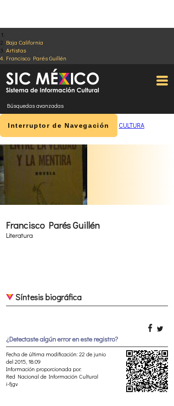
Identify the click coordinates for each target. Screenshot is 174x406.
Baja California (24, 42)
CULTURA (131, 125)
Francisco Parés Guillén (36, 58)
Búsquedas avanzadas (35, 105)
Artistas (16, 50)
